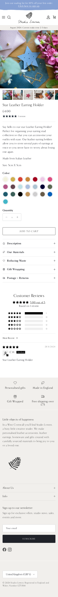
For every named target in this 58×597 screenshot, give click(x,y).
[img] (11, 347)
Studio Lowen (17, 582)
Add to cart (29, 231)
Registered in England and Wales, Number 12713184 (26, 584)
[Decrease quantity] (5, 217)
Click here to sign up (28, 6)
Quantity (8, 210)
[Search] (10, 17)
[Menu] (3, 17)
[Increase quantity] (18, 217)
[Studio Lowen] (29, 17)
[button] (15, 313)
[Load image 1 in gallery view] (29, 59)
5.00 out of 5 (37, 302)
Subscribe (28, 538)
